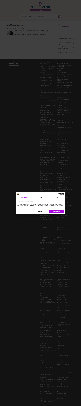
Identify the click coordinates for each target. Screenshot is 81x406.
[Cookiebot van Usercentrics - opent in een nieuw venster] (59, 194)
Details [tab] (40, 197)
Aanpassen (40, 211)
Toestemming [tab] (24, 197)
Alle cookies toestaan (56, 211)
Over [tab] (57, 197)
